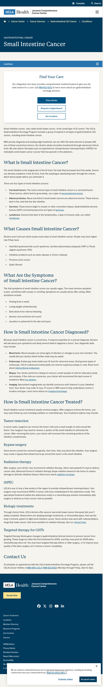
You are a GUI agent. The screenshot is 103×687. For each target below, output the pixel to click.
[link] (39, 606)
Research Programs (11, 628)
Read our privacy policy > (56, 672)
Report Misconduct (11, 656)
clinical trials (80, 522)
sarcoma (60, 209)
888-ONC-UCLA (34, 567)
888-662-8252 (45, 87)
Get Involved (8, 633)
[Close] (97, 666)
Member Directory (11, 624)
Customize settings (65, 679)
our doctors (30, 379)
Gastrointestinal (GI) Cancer (63, 21)
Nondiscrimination (11, 652)
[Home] (5, 21)
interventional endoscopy (27, 368)
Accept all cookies (88, 679)
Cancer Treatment (11, 615)
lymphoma (14, 218)
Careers (6, 637)
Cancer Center (18, 21)
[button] (78, 3)
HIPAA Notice (8, 644)
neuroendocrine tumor (72, 193)
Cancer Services (37, 21)
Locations (7, 620)
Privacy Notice (9, 648)
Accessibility (8, 660)
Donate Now (12, 595)
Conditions (87, 21)
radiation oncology (65, 474)
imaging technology (57, 391)
